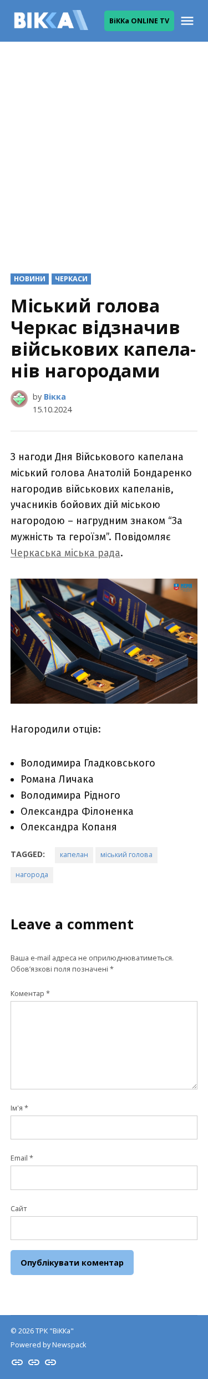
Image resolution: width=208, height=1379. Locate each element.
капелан (74, 854)
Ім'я (19, 1108)
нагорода (32, 874)
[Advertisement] (104, 148)
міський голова (126, 854)
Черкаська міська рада (65, 553)
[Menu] (188, 21)
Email (22, 1158)
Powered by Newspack (48, 1345)
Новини (29, 278)
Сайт (19, 1208)
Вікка (55, 396)
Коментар (30, 993)
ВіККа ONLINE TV (139, 21)
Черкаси (71, 278)
